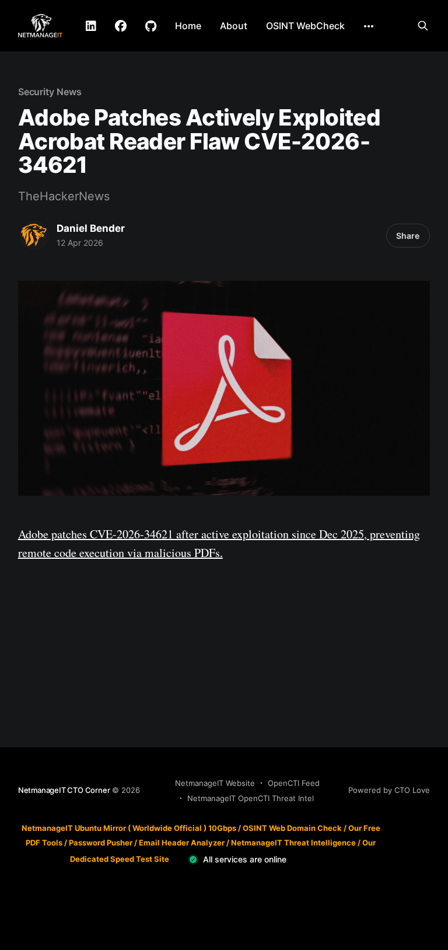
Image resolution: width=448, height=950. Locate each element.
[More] (368, 26)
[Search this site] (423, 25)
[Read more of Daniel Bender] (34, 235)
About (233, 26)
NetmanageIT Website (215, 783)
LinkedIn (91, 26)
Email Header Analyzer (182, 842)
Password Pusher (100, 842)
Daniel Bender (91, 228)
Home (188, 26)
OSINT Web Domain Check (292, 828)
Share (407, 236)
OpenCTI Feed (294, 783)
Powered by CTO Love (389, 790)
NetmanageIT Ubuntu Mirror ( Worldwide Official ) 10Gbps (129, 828)
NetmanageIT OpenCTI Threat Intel (250, 798)
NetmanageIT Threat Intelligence (293, 842)
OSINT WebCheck (305, 26)
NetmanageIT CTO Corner (64, 790)
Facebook (121, 26)
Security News (50, 92)
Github (150, 26)
